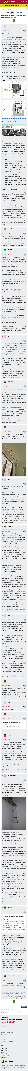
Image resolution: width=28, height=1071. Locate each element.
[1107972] (5, 250)
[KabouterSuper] (5, 776)
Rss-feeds (6, 1055)
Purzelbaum (11, 229)
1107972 (10, 250)
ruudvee (10, 427)
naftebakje (11, 975)
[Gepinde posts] (24, 12)
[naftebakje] (5, 976)
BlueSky (5, 1048)
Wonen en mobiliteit (10, 1009)
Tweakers (4, 1065)
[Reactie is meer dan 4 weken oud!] (6, 30)
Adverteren (4, 1030)
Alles (12, 12)
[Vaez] (5, 26)
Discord (5, 1057)
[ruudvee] (5, 427)
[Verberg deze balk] (26, 5)
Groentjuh (10, 526)
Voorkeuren (10, 1041)
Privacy (3, 1039)
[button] (2, 2)
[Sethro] (5, 735)
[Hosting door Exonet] (8, 1022)
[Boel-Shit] (5, 382)
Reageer (24, 1006)
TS (15, 12)
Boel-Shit (10, 381)
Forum (2, 1009)
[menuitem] (18, 2)
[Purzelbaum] (5, 229)
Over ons (10, 1032)
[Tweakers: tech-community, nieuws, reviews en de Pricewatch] (9, 2)
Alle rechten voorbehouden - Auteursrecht (13, 1067)
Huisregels (4, 1034)
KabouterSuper (12, 775)
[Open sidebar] (27, 8)
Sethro (9, 735)
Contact (3, 1032)
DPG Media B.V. (20, 1065)
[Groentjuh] (5, 527)
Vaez (9, 26)
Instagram (6, 1053)
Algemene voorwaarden (8, 1037)
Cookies (3, 1041)
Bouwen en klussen (7, 9)
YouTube (5, 1050)
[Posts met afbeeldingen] (18, 12)
